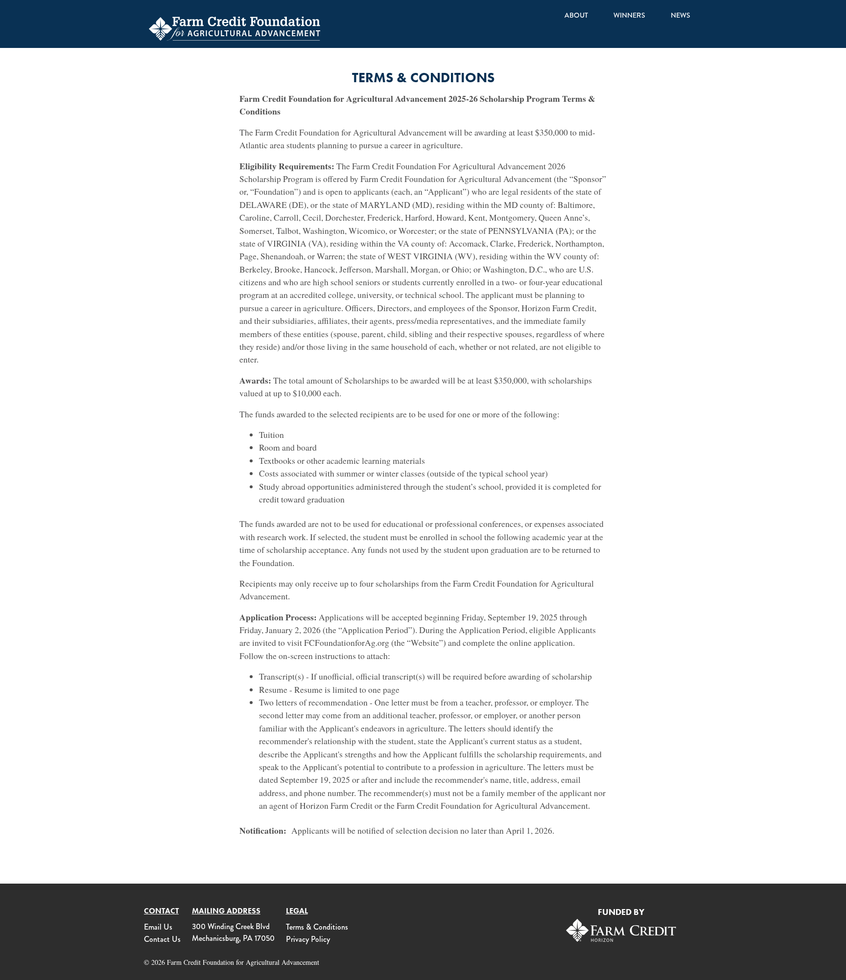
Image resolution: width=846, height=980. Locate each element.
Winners (629, 15)
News (680, 15)
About (576, 15)
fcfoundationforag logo (234, 28)
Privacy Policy (308, 939)
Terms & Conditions (317, 927)
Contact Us (162, 939)
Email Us (158, 927)
